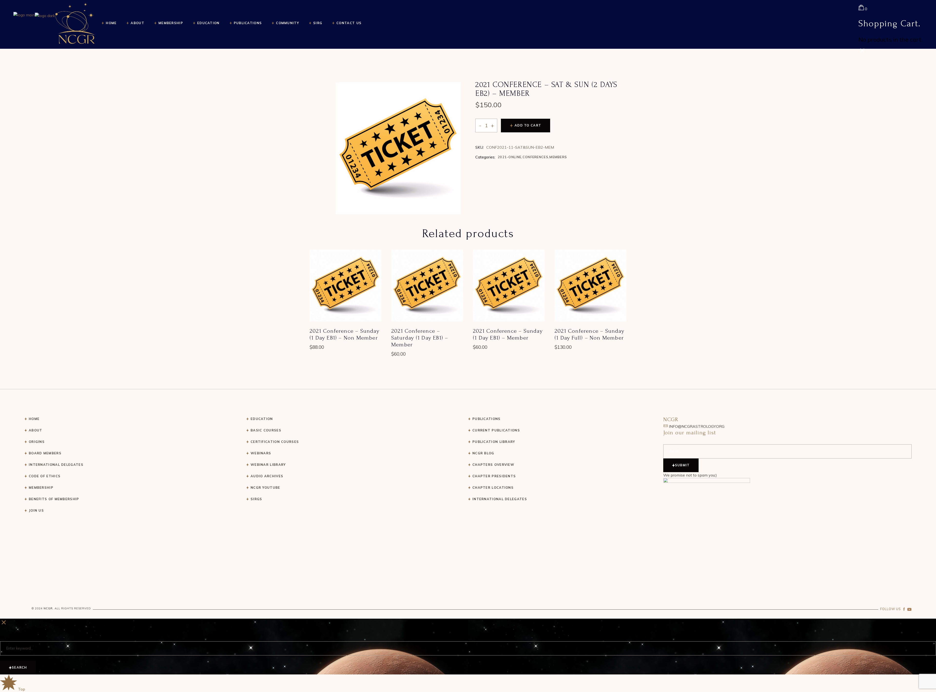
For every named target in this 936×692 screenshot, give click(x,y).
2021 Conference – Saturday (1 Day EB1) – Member (419, 338)
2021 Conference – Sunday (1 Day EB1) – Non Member (344, 334)
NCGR (48, 608)
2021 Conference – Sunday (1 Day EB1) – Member (508, 334)
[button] (345, 289)
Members (558, 157)
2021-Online (509, 157)
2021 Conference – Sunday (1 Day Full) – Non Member (589, 334)
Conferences (535, 157)
